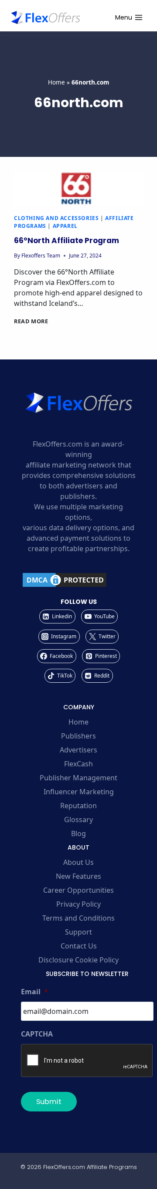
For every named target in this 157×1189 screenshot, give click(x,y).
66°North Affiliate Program (66, 240)
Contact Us (79, 946)
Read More (31, 321)
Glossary (78, 819)
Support (78, 932)
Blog (78, 833)
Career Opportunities (78, 890)
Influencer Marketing (79, 791)
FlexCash (78, 764)
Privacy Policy (78, 904)
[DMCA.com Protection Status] (78, 580)
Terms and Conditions (78, 918)
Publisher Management (78, 778)
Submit (48, 1102)
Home (56, 82)
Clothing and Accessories (56, 218)
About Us (78, 862)
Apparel (65, 226)
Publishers (78, 736)
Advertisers (78, 750)
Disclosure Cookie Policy (78, 960)
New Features (78, 876)
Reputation (78, 805)
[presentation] (78, 188)
